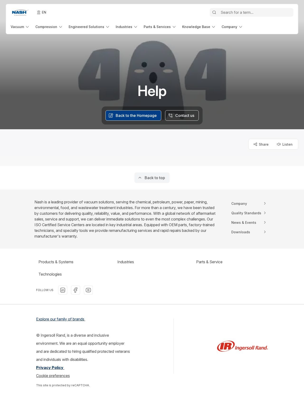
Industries (125, 261)
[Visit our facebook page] (75, 290)
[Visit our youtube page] (88, 290)
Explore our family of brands (60, 319)
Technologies (50, 274)
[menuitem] (20, 26)
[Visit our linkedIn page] (62, 290)
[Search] (214, 12)
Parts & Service (209, 261)
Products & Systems (55, 261)
